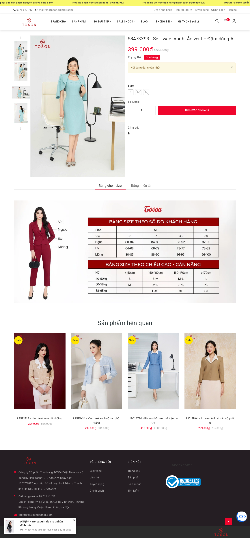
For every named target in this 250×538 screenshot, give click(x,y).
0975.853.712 (24, 10)
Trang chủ (134, 471)
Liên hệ (232, 10)
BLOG (144, 21)
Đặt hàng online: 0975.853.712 (36, 496)
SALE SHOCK (125, 21)
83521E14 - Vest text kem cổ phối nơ (40, 418)
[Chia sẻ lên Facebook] (129, 133)
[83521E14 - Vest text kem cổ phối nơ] (40, 371)
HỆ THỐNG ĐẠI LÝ (188, 21)
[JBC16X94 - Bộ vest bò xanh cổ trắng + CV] (153, 371)
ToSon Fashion (181, 465)
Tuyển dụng (202, 10)
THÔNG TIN (163, 21)
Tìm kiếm (133, 490)
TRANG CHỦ (58, 21)
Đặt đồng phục (163, 10)
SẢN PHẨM (79, 21)
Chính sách (218, 10)
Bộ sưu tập (134, 484)
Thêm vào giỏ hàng (197, 110)
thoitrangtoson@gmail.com (56, 10)
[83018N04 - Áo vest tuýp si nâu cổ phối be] (210, 371)
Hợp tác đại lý (183, 10)
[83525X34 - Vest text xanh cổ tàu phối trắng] (96, 371)
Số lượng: (134, 101)
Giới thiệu (96, 471)
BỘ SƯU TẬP (102, 21)
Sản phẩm (134, 477)
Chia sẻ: (133, 127)
